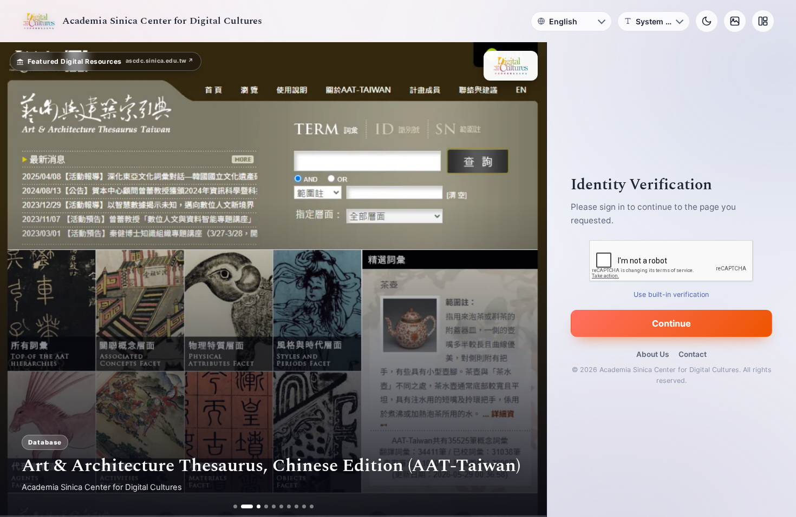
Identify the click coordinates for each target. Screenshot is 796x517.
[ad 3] (254, 506)
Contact (692, 354)
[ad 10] (312, 506)
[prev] (19, 279)
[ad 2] (243, 506)
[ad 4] (266, 506)
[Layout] (763, 21)
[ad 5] (274, 506)
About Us (652, 354)
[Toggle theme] (706, 21)
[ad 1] (235, 506)
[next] (527, 279)
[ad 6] (281, 506)
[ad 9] (304, 506)
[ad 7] (289, 506)
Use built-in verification (671, 294)
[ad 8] (296, 506)
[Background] (734, 21)
